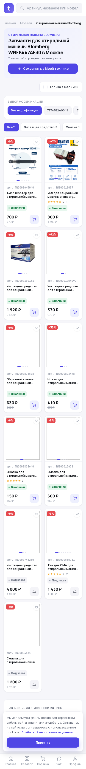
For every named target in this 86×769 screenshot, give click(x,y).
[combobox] (52, 8)
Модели (26, 23)
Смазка (73, 127)
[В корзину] (34, 219)
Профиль (75, 764)
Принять (43, 742)
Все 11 (11, 127)
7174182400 (57, 110)
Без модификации (25, 110)
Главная (10, 23)
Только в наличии (63, 87)
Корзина (43, 764)
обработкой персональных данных (46, 732)
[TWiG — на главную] (9, 8)
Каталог (27, 764)
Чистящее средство (40, 127)
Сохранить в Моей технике (46, 68)
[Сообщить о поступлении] (34, 591)
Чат (59, 764)
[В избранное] (36, 142)
